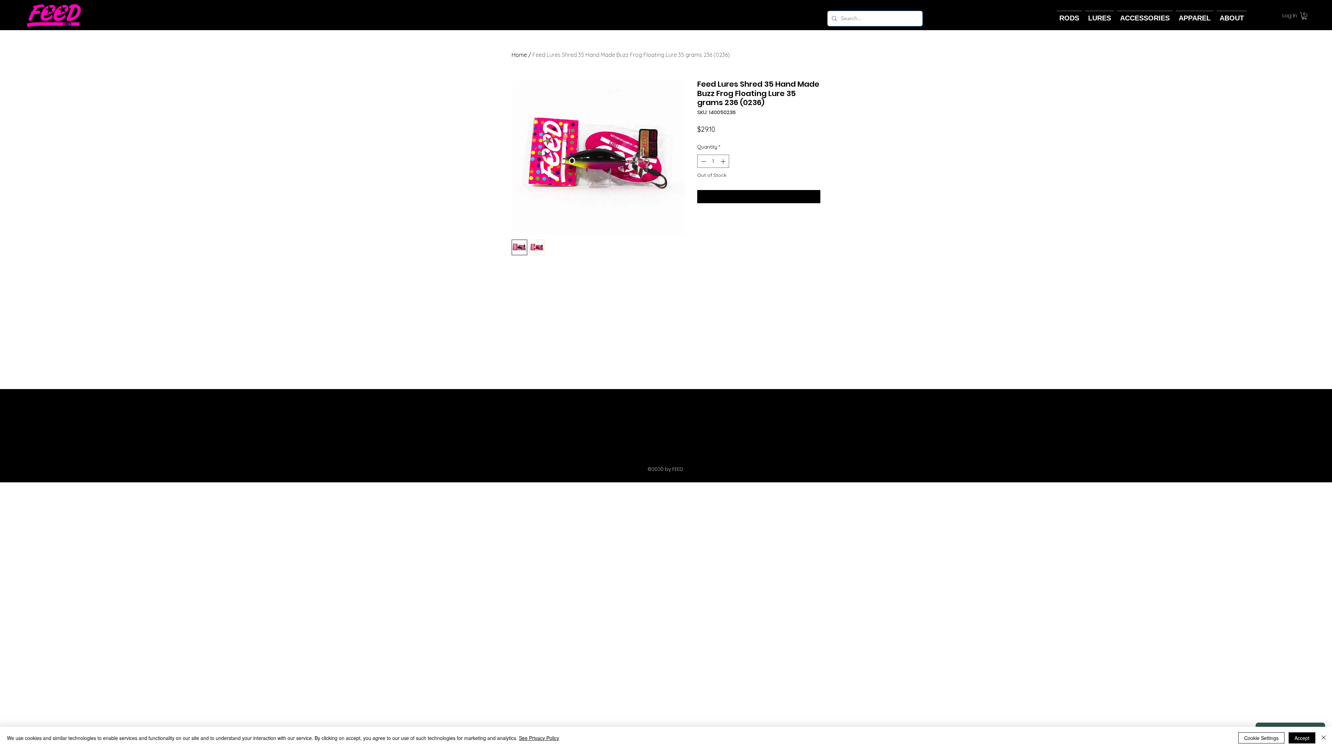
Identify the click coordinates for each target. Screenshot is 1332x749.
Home (519, 54)
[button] (1304, 15)
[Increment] (723, 161)
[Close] (1324, 737)
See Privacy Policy (539, 737)
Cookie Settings (1261, 737)
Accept (1302, 737)
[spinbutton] (713, 161)
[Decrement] (703, 161)
